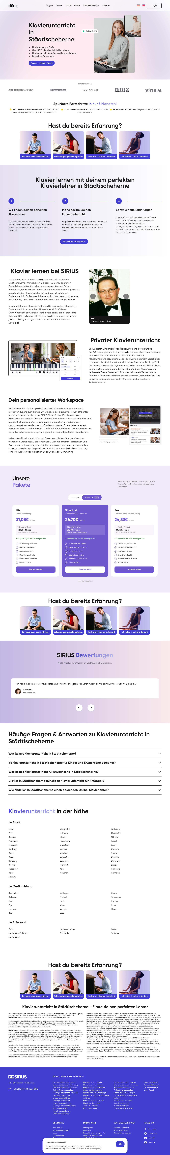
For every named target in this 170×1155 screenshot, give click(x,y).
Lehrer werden (58, 1135)
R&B (10, 913)
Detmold (115, 849)
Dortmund (115, 861)
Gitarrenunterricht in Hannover (126, 1085)
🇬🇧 (143, 5)
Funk (62, 901)
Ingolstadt (64, 845)
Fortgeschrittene (67, 929)
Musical (63, 897)
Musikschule (57, 1128)
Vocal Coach (149, 1090)
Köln (62, 869)
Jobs (55, 1133)
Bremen (11, 865)
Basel (10, 857)
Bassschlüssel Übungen (123, 1133)
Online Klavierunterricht (92, 1090)
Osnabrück (116, 833)
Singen (49, 6)
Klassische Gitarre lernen (123, 1108)
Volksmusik (116, 897)
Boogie (63, 909)
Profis (10, 929)
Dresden (115, 857)
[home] (14, 5)
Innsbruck (12, 845)
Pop (10, 905)
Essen (113, 845)
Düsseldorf (13, 869)
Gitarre (68, 6)
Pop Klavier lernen (90, 1108)
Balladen (12, 897)
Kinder (114, 929)
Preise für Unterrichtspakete (94, 1133)
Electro (114, 893)
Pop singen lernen (60, 1108)
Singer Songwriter (151, 1082)
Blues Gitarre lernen (121, 1106)
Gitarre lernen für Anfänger (124, 1093)
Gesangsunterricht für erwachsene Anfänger (62, 1097)
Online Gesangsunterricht (63, 1090)
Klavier (59, 6)
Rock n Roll (13, 893)
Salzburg (64, 833)
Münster (114, 837)
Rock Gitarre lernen (121, 1103)
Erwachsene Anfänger (18, 933)
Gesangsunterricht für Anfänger (65, 1093)
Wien (10, 833)
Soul (10, 901)
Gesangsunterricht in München (65, 1087)
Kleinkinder (64, 933)
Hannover (115, 873)
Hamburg (115, 869)
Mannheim (13, 841)
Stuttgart (64, 861)
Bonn (10, 853)
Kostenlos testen (35, 569)
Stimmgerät (88, 1128)
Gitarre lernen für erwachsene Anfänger (125, 1097)
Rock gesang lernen (61, 1114)
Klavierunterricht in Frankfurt (94, 1087)
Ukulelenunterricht (151, 1087)
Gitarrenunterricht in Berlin (124, 1087)
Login (154, 6)
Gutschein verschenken (92, 1135)
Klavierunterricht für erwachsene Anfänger (96, 1097)
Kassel (114, 841)
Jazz (62, 913)
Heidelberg (65, 841)
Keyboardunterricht (151, 1085)
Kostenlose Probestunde (42, 63)
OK (120, 1144)
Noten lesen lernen (121, 1130)
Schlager (64, 893)
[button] (106, 5)
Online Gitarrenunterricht (123, 1090)
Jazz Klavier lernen (90, 1106)
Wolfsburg (115, 829)
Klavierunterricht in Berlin (93, 1085)
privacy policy (95, 1149)
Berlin (10, 873)
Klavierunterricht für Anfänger (94, 1093)
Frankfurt (64, 865)
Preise (77, 6)
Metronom (87, 1130)
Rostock (12, 837)
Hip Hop (114, 901)
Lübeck (63, 837)
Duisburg (12, 849)
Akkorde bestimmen (121, 1128)
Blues (62, 905)
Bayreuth (64, 857)
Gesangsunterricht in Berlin (63, 1082)
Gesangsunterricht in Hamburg (65, 1085)
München (64, 873)
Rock (113, 905)
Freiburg (12, 877)
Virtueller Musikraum (61, 1130)
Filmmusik (12, 909)
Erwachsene (13, 937)
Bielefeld (63, 853)
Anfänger (115, 933)
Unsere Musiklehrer (91, 6)
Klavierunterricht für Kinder (93, 1101)
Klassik (114, 909)
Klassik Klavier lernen (91, 1103)
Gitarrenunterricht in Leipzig (125, 1082)
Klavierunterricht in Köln (92, 1082)
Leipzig (114, 865)
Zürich (11, 829)
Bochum (63, 849)
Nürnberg (12, 861)
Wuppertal (65, 829)
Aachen (114, 853)
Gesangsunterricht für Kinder (64, 1106)
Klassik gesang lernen (61, 1111)
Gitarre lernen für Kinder (123, 1101)
